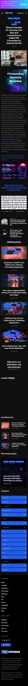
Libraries (3, 628)
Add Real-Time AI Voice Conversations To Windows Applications (14, 320)
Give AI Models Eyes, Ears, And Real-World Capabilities (14, 347)
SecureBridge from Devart (8, 141)
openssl (17, 203)
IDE (14, 531)
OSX (19, 22)
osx (24, 203)
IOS (16, 22)
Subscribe (6, 644)
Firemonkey (11, 22)
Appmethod (16, 18)
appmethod (13, 196)
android (5, 196)
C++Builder (11, 20)
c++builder (22, 196)
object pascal (7, 203)
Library (11, 277)
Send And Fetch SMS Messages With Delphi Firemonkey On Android (12, 478)
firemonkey (7, 201)
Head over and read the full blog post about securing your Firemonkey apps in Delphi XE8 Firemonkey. (13, 157)
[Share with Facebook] (16, 211)
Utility (14, 565)
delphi (4, 199)
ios (16, 201)
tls (5, 208)
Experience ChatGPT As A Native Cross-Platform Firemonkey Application (14, 264)
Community (4, 631)
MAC (23, 201)
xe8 (23, 208)
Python (14, 557)
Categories (4, 620)
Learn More (23, 4)
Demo (5, 251)
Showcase (9, 253)
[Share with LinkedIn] (20, 211)
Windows (14, 24)
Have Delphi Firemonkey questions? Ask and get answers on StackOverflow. (14, 187)
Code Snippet (7, 304)
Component (12, 249)
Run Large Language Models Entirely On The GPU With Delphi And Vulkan (14, 292)
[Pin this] (22, 211)
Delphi (17, 20)
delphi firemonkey (13, 199)
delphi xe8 (23, 199)
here (20, 116)
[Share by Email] (24, 211)
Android (10, 18)
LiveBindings (14, 548)
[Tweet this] (18, 211)
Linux (20, 251)
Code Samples (5, 625)
